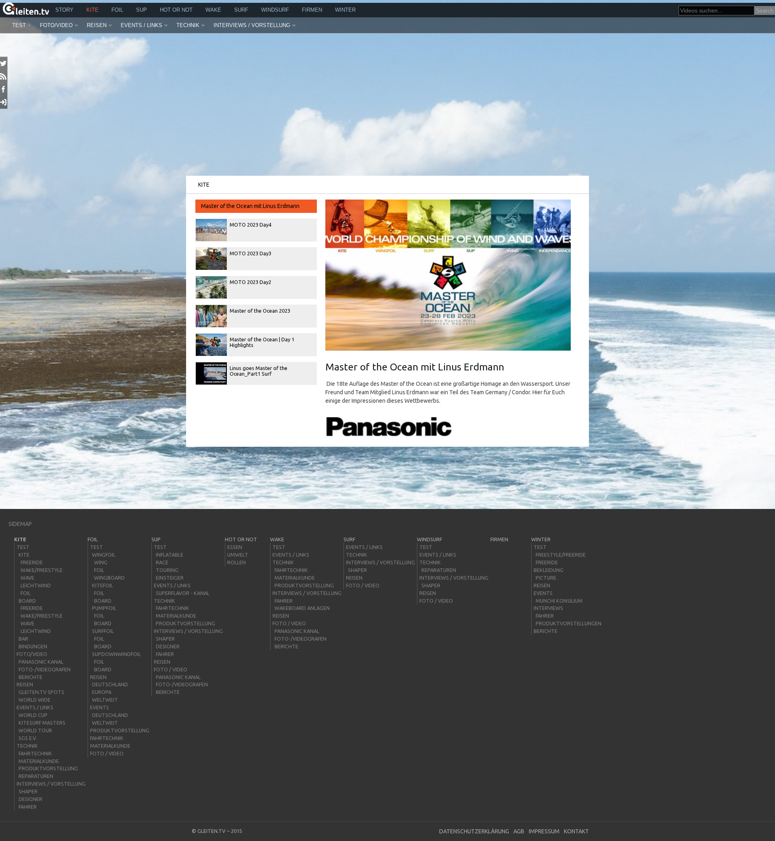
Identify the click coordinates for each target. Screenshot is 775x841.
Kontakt (576, 831)
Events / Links (141, 25)
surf (241, 10)
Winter (345, 10)
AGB (518, 831)
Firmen (312, 10)
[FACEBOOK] (4, 89)
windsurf (275, 10)
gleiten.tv (211, 831)
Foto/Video (56, 25)
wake (213, 10)
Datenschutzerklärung (474, 831)
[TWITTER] (4, 63)
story (64, 10)
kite (92, 10)
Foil (117, 10)
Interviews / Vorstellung (252, 25)
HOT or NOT (176, 10)
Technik (187, 25)
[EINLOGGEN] (4, 102)
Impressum (544, 831)
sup (141, 10)
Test (19, 25)
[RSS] (4, 76)
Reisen (97, 25)
